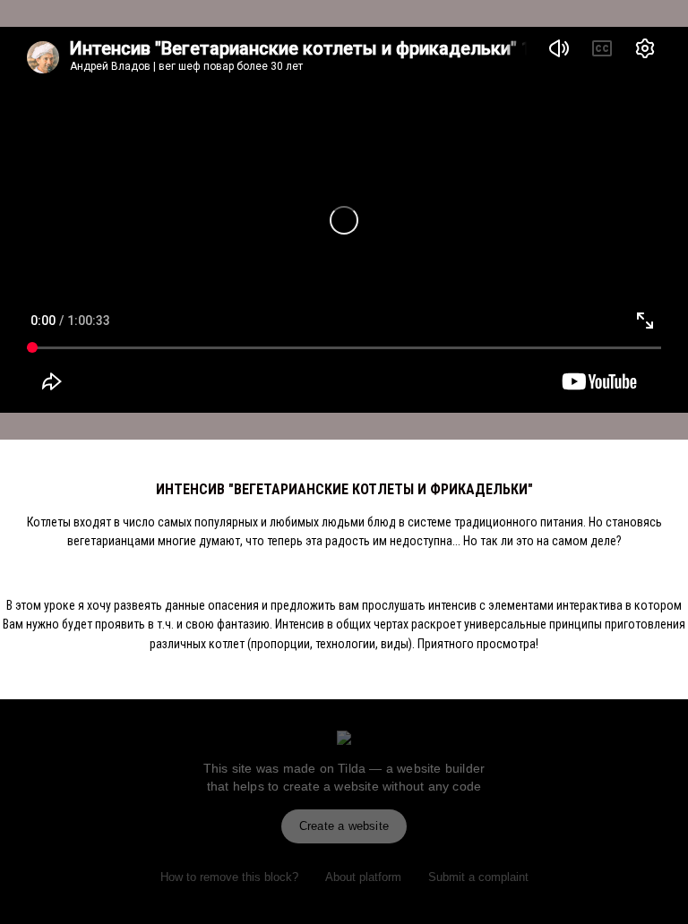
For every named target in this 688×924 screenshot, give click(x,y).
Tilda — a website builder (411, 768)
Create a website (344, 826)
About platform (363, 877)
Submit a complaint (478, 877)
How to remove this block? (229, 877)
